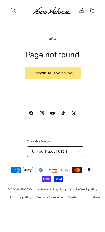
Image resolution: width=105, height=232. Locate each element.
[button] (13, 10)
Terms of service (49, 197)
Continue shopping (52, 73)
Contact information (84, 197)
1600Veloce (30, 189)
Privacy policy (21, 197)
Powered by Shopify (55, 189)
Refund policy (87, 189)
